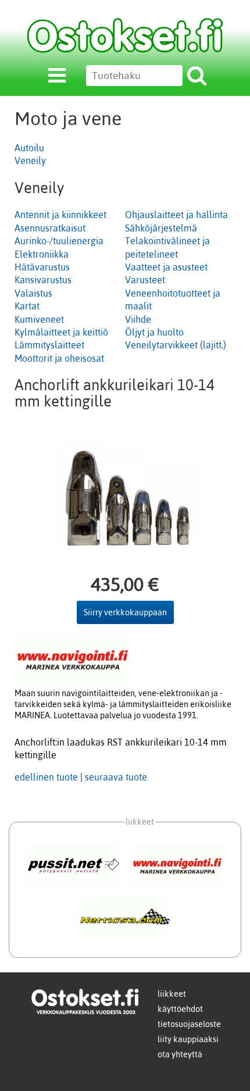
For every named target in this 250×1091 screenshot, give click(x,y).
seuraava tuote (116, 777)
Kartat (27, 306)
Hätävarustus (42, 267)
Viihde (138, 319)
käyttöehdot (180, 1009)
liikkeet (172, 994)
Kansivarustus (43, 279)
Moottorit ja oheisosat (59, 358)
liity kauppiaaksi (188, 1039)
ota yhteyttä (180, 1054)
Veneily (30, 160)
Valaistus (33, 293)
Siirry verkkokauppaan (125, 612)
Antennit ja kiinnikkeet (60, 214)
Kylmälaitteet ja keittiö (61, 332)
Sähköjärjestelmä (161, 228)
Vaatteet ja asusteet (166, 267)
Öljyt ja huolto (154, 332)
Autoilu (29, 147)
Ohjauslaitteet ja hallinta (176, 214)
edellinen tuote (46, 777)
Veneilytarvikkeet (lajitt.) (175, 345)
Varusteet (145, 279)
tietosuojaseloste (189, 1024)
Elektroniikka (42, 254)
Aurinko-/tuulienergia (59, 241)
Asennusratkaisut (50, 228)
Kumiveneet (39, 319)
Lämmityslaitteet (49, 345)
